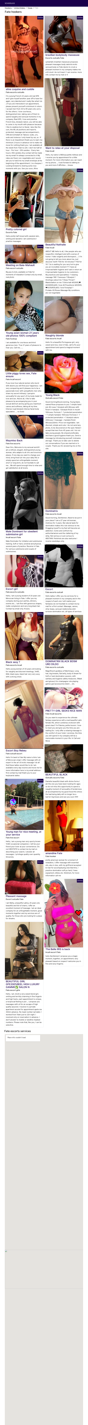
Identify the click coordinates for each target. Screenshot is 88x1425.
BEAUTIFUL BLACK (56, 774)
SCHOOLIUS (10, 3)
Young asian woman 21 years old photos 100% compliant (22, 334)
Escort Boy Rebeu (16, 750)
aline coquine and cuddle (20, 89)
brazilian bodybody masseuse (62, 54)
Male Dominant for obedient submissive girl (22, 533)
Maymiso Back (14, 440)
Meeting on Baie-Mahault (20, 265)
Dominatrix (51, 511)
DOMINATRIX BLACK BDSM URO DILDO (61, 663)
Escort (49, 589)
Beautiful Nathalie (55, 244)
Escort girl (12, 588)
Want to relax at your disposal (62, 148)
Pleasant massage (16, 896)
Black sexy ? (13, 662)
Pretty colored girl (16, 229)
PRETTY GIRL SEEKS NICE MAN (63, 710)
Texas (30, 8)
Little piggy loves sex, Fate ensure (21, 375)
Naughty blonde (54, 335)
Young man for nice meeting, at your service (23, 833)
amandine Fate (53, 853)
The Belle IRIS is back (57, 949)
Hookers (8, 8)
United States (19, 8)
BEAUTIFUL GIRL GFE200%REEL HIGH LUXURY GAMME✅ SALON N (23, 984)
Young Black (52, 395)
